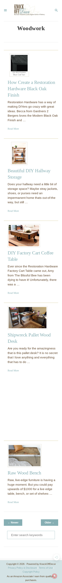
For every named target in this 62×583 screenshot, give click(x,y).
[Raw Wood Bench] (19, 455)
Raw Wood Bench (24, 472)
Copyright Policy (31, 571)
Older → (49, 522)
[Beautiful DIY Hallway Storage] (19, 153)
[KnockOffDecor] (31, 10)
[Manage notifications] (54, 576)
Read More (13, 128)
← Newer (13, 522)
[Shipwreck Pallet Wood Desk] (19, 317)
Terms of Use (46, 567)
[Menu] (5, 10)
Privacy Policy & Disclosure (22, 567)
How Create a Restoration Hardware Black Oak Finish (31, 89)
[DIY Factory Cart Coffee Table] (19, 235)
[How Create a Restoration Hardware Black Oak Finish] (19, 65)
